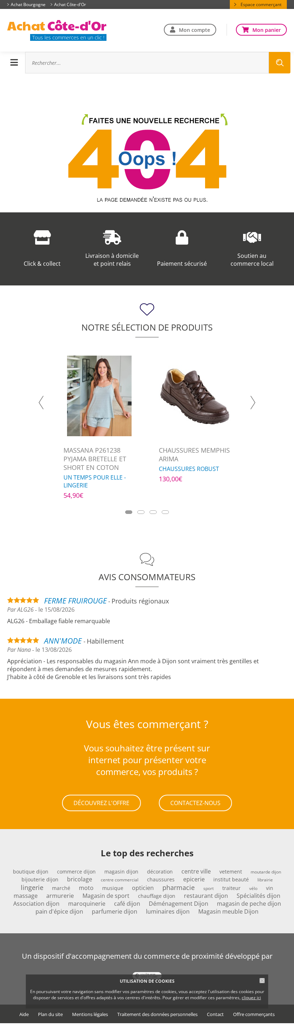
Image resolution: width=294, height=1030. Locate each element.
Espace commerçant (261, 4)
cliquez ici (251, 998)
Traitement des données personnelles (157, 1014)
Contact (215, 1014)
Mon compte (194, 29)
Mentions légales (90, 1014)
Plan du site (50, 1014)
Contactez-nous (195, 803)
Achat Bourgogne (28, 4)
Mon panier (266, 29)
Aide (24, 1014)
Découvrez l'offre (101, 803)
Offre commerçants (254, 1014)
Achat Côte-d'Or (70, 4)
